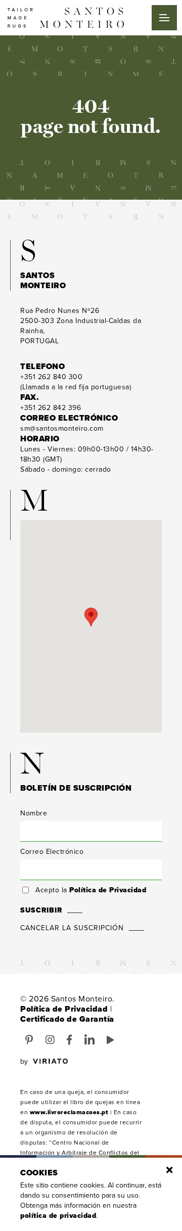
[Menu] (164, 17)
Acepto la (90, 890)
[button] (91, 617)
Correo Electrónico (51, 851)
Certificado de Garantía (67, 1019)
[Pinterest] (29, 1040)
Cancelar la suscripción (72, 928)
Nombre (33, 813)
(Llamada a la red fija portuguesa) (75, 382)
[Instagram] (50, 1040)
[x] (169, 1170)
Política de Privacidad (107, 890)
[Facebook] (69, 1040)
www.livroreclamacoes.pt (69, 1112)
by (24, 1061)
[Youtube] (110, 1040)
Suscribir (41, 910)
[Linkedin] (89, 1040)
